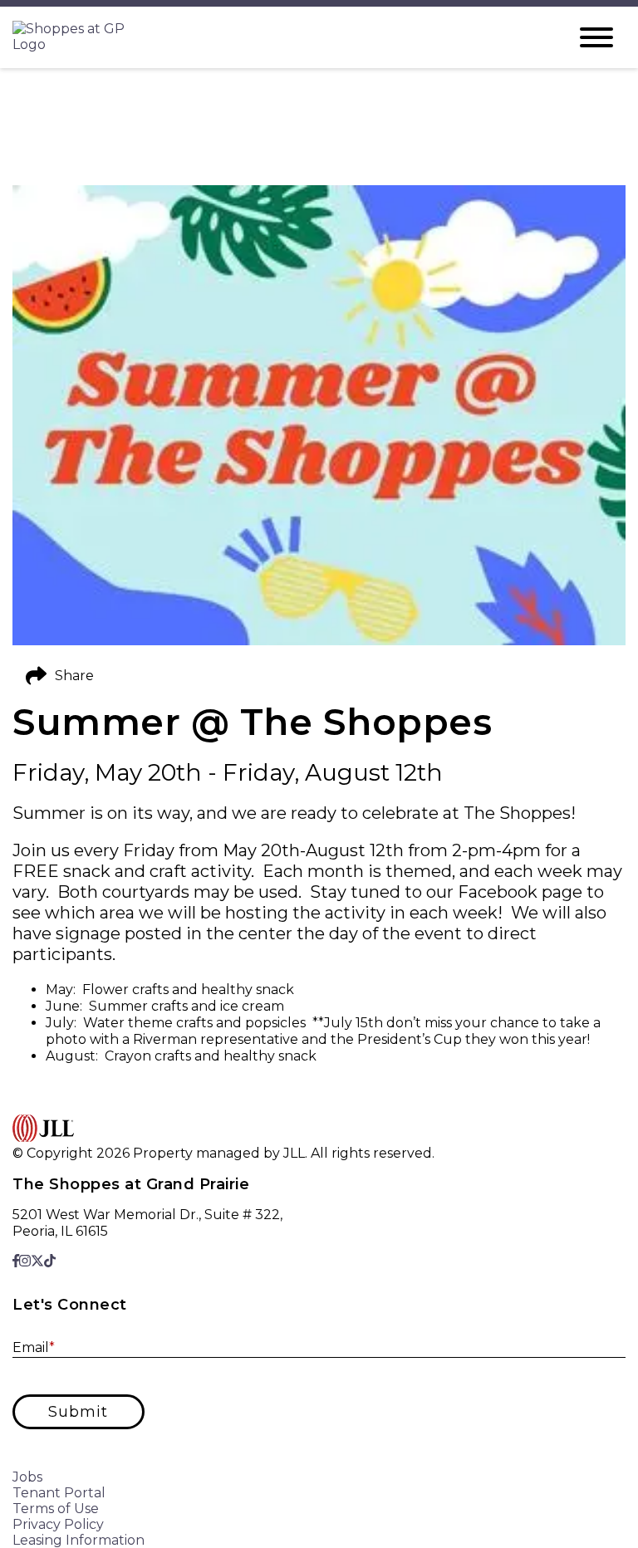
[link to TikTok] (50, 1261)
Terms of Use (55, 1508)
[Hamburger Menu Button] (596, 37)
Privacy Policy (58, 1524)
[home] (277, 37)
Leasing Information (78, 1540)
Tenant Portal (59, 1493)
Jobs (27, 1477)
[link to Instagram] (25, 1261)
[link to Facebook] (15, 1261)
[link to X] (37, 1261)
